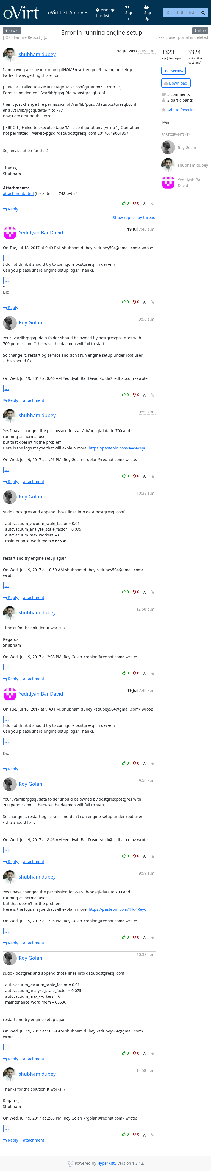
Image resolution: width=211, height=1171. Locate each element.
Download (177, 83)
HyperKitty (106, 1163)
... (7, 258)
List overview (173, 70)
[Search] (203, 12)
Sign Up (148, 15)
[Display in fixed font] (144, 204)
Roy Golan (30, 322)
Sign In (129, 15)
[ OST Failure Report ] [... (25, 37)
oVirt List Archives (68, 12)
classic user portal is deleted (182, 37)
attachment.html (18, 193)
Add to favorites (181, 109)
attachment (33, 400)
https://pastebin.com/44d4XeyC (117, 448)
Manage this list (105, 12)
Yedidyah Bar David (41, 232)
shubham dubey (37, 54)
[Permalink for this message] (152, 203)
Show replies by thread (134, 217)
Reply (12, 209)
